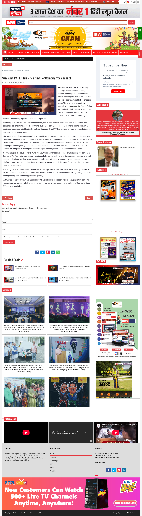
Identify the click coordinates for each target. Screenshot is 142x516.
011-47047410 (113, 453)
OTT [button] (13, 52)
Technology (53, 461)
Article (52, 467)
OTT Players (20, 59)
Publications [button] (106, 52)
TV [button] (9, 52)
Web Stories (124, 52)
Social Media (55, 52)
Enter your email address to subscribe (114, 77)
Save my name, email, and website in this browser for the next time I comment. (31, 237)
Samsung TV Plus (76, 106)
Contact (114, 52)
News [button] (68, 52)
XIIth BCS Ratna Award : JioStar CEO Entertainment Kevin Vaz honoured (42, 1)
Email (4, 229)
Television (26, 70)
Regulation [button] (45, 52)
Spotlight (75, 52)
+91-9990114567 (108, 455)
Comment (6, 211)
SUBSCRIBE (118, 91)
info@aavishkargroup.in (111, 457)
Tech (63, 52)
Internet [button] (27, 52)
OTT (12, 59)
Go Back (8, 64)
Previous (8, 198)
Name (4, 222)
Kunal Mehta (37, 153)
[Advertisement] (118, 217)
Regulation (53, 457)
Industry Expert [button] (85, 52)
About (52, 454)
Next (89, 198)
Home (7, 59)
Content (20, 52)
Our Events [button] (96, 52)
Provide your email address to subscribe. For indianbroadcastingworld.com (116, 85)
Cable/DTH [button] (35, 52)
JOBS (140, 54)
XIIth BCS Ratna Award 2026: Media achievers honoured (93, 1)
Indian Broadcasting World (34, 513)
